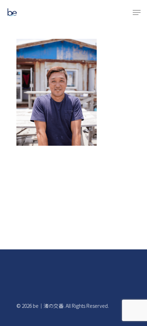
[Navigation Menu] (137, 12)
